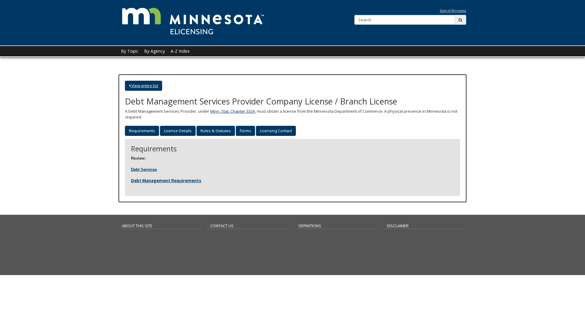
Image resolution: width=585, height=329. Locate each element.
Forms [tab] (245, 130)
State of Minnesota (453, 11)
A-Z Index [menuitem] (180, 51)
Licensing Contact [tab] (276, 130)
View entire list (144, 85)
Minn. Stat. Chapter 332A (232, 111)
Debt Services (144, 169)
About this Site (137, 225)
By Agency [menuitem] (154, 51)
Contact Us (222, 225)
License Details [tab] (178, 130)
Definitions (310, 225)
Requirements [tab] (142, 130)
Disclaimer (398, 225)
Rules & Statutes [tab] (215, 130)
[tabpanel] (292, 164)
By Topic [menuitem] (129, 51)
